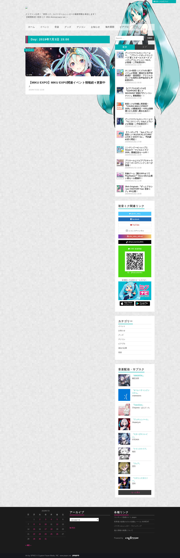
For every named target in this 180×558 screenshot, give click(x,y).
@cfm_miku (135, 214)
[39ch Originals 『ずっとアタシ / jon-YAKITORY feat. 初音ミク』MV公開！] (120, 188)
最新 (125, 47)
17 (46, 529)
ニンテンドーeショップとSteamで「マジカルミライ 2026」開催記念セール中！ (137, 149)
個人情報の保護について (123, 530)
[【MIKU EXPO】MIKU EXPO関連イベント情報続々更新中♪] (67, 61)
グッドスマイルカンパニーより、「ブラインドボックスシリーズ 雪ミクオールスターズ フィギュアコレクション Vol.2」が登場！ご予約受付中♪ (139, 58)
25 (51, 534)
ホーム (31, 27)
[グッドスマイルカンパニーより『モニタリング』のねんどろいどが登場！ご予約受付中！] (120, 121)
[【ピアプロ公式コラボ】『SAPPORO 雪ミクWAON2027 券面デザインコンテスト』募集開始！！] (120, 90)
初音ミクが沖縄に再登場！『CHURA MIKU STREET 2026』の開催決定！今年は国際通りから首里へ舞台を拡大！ (139, 107)
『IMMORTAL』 (138, 376)
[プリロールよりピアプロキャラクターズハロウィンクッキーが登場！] (120, 162)
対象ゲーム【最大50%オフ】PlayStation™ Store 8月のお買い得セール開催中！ (139, 175)
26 (57, 534)
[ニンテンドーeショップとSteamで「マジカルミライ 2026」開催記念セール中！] (120, 149)
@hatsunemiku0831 (135, 242)
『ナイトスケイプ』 (140, 449)
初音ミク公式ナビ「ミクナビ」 (135, 280)
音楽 (57, 27)
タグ (144, 47)
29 (34, 539)
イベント (44, 27)
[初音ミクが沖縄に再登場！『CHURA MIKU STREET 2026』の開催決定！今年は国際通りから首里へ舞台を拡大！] (120, 106)
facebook (135, 219)
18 (51, 529)
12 (57, 524)
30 (40, 539)
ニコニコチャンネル (136, 231)
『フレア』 (136, 463)
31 (46, 539)
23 (40, 534)
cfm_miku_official (136, 236)
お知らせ (95, 27)
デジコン (81, 27)
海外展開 (109, 27)
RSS (73, 528)
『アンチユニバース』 (140, 420)
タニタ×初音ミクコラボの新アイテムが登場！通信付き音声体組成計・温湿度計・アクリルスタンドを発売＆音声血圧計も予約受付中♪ (139, 75)
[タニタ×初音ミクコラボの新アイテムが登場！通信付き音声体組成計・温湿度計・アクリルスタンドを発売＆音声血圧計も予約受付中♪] (120, 72)
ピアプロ (124, 27)
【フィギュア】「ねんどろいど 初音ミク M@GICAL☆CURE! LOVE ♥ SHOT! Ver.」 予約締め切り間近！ (139, 135)
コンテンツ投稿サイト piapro (125, 517)
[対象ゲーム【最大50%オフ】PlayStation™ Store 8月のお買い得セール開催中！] (120, 175)
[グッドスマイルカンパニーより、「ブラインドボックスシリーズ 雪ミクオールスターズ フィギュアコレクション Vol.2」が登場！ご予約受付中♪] (120, 55)
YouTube (135, 225)
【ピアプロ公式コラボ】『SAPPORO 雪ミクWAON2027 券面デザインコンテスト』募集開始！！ (138, 92)
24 (46, 534)
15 (34, 529)
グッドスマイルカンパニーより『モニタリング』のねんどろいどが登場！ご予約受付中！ (139, 121)
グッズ (67, 27)
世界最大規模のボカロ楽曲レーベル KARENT (131, 522)
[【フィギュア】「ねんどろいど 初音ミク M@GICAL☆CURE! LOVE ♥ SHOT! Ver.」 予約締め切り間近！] (120, 134)
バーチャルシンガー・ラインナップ (128, 526)
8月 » (29, 545)
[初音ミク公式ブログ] (51, 8)
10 (46, 524)
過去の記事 (122, 348)
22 (34, 534)
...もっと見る (135, 492)
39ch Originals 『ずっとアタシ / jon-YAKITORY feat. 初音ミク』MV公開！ (139, 188)
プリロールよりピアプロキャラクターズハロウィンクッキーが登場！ (139, 162)
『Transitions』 (138, 405)
